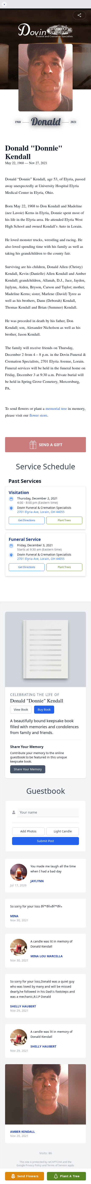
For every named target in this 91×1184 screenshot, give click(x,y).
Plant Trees (64, 520)
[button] (45, 1094)
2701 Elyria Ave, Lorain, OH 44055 (41, 512)
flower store (38, 415)
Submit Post (45, 841)
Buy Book (44, 709)
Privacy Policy (33, 1165)
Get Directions (26, 520)
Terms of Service (57, 1165)
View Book (21, 709)
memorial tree (56, 408)
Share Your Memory (28, 769)
